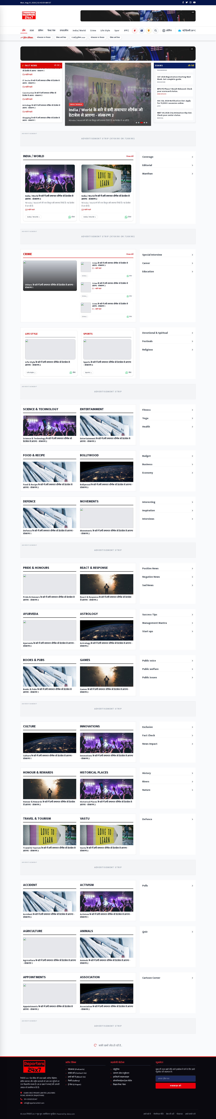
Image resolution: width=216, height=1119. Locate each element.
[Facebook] (183, 2)
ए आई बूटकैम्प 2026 (71, 37)
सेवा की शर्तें (170, 1114)
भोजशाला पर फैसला (37, 37)
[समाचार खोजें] (155, 30)
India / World (32, 216)
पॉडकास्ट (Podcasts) (76, 1069)
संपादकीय (64, 30)
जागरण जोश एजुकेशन (121, 1073)
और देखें (56, 65)
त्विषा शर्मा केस (54, 37)
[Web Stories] (135, 30)
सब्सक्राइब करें (175, 1085)
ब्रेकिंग (40, 30)
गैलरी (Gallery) (74, 1080)
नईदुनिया (116, 1069)
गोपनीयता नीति (158, 1114)
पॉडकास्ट (180, 1114)
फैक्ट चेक (51, 30)
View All (129, 156)
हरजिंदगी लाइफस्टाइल (121, 1076)
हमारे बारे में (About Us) (77, 1076)
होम (23, 30)
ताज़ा (32, 30)
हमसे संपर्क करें (190, 1114)
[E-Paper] (142, 30)
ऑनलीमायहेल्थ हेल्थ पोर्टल (122, 1080)
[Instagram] (190, 2)
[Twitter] (187, 2)
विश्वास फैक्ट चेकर (119, 1084)
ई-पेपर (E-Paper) (74, 1084)
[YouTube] (194, 2)
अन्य (125, 30)
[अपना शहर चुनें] (148, 30)
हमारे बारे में (147, 1114)
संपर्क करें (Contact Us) (77, 1073)
